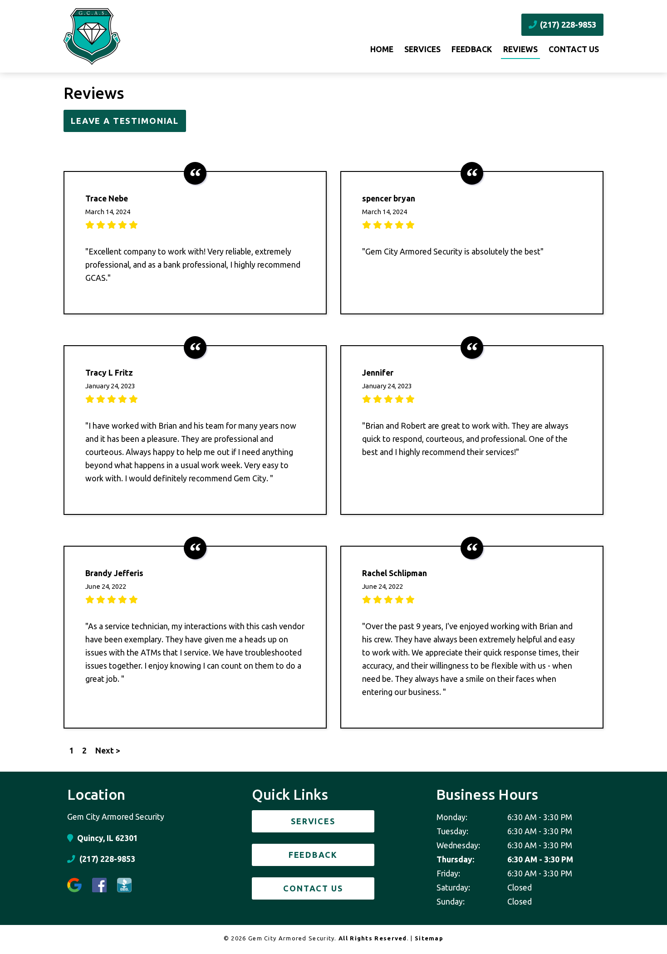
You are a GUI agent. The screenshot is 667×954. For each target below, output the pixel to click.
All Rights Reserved (372, 938)
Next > (107, 750)
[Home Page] (149, 36)
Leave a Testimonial (125, 120)
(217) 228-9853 (567, 24)
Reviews (520, 49)
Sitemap (429, 938)
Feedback (471, 49)
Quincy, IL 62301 (106, 838)
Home (381, 49)
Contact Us (574, 49)
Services (422, 49)
